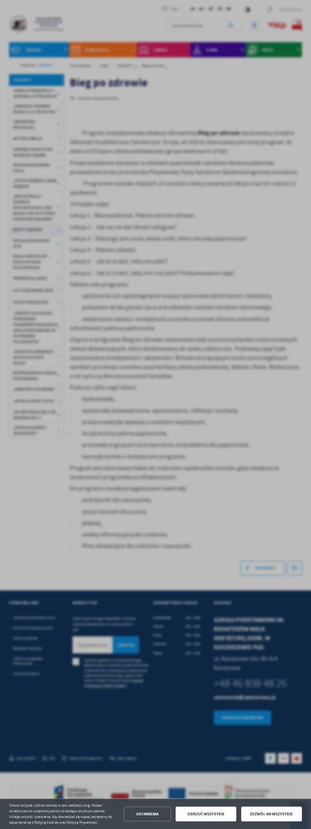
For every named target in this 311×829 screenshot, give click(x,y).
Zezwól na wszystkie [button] (271, 814)
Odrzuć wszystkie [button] (206, 814)
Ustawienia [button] (147, 814)
